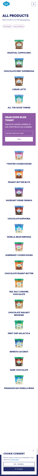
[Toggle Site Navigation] (34, 4)
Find (19, 139)
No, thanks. (19, 464)
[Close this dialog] (33, 450)
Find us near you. (25, 20)
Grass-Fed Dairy (18, 26)
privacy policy (15, 459)
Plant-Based (7, 26)
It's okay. (19, 469)
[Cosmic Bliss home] (6, 4)
